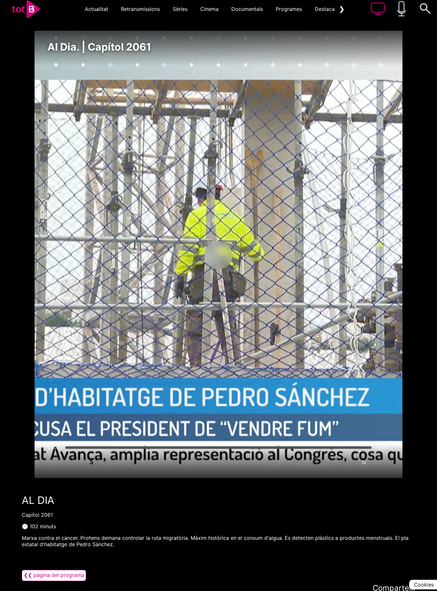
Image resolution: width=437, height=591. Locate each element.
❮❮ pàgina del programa (54, 575)
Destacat (326, 9)
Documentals (247, 9)
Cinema (209, 9)
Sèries (180, 9)
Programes (289, 9)
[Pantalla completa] (383, 462)
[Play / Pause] (218, 255)
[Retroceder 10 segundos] (185, 255)
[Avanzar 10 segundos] (252, 255)
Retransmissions (140, 9)
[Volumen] (54, 462)
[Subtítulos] (325, 462)
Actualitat (96, 9)
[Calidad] (344, 462)
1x (363, 462)
